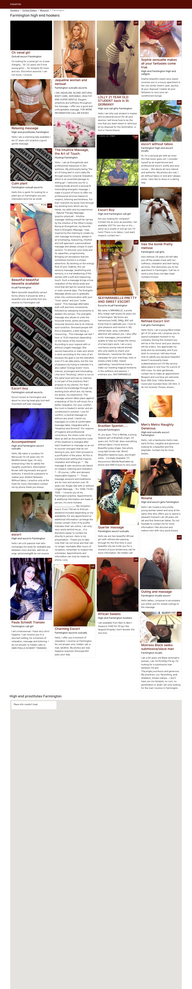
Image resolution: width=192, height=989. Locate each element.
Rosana (146, 498)
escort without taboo (157, 144)
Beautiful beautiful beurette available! (25, 281)
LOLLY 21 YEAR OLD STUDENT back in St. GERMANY (114, 100)
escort (16, 534)
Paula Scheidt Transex (28, 622)
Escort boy (20, 388)
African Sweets (109, 614)
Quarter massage (111, 527)
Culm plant (19, 183)
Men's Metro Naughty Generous (157, 426)
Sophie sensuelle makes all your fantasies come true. (159, 63)
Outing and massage (156, 591)
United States (29, 10)
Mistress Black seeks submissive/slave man (157, 647)
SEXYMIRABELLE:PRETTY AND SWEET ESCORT (117, 299)
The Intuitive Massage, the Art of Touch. (72, 151)
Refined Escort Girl (155, 321)
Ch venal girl (21, 52)
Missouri (44, 10)
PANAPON (15, 4)
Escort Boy (106, 210)
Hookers (14, 10)
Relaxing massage (25, 128)
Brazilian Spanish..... (113, 426)
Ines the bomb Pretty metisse (157, 246)
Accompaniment (24, 442)
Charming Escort (67, 629)
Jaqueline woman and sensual (71, 82)
